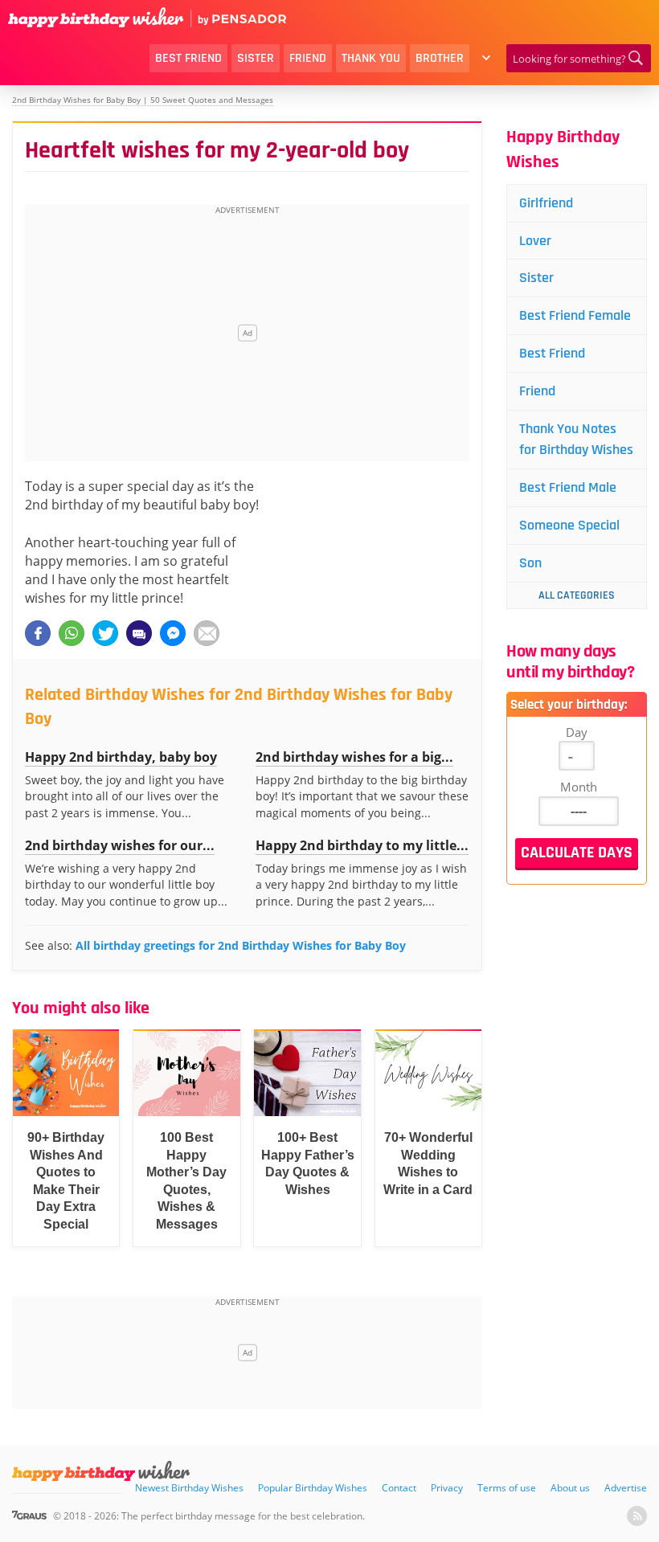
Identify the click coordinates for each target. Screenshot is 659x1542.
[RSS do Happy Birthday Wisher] (637, 1516)
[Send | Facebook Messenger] (173, 633)
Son (530, 563)
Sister (255, 58)
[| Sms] (139, 633)
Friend (307, 58)
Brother (439, 58)
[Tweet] (105, 633)
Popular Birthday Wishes (312, 1488)
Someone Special (569, 525)
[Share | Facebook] (38, 633)
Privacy (447, 1488)
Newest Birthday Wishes (189, 1488)
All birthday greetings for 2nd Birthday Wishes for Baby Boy (241, 945)
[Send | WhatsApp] (71, 633)
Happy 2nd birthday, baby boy (121, 757)
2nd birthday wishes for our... (120, 845)
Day (576, 732)
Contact (399, 1488)
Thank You (371, 58)
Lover (535, 240)
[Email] (206, 633)
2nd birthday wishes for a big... (354, 757)
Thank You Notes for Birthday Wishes (576, 439)
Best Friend (188, 58)
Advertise (625, 1488)
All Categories (576, 595)
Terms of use (506, 1488)
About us (570, 1488)
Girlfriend (546, 203)
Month (578, 787)
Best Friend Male (567, 487)
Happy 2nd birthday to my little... (362, 845)
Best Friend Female (575, 315)
